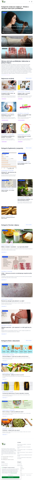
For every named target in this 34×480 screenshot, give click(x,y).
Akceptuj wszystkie (10, 477)
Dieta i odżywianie (4, 48)
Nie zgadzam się (10, 475)
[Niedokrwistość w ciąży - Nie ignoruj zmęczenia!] (17, 41)
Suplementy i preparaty (5, 120)
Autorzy (3, 462)
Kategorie (19, 462)
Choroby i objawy (4, 141)
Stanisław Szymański (21, 91)
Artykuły (19, 442)
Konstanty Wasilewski (4, 91)
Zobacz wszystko (29, 78)
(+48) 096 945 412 (5, 458)
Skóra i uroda (4, 12)
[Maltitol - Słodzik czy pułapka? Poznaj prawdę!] (17, 53)
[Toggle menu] (32, 2)
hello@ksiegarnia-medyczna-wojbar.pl (8, 459)
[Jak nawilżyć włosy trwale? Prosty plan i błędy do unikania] (17, 22)
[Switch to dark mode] (29, 1)
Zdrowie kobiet (4, 36)
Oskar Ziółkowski (20, 113)
